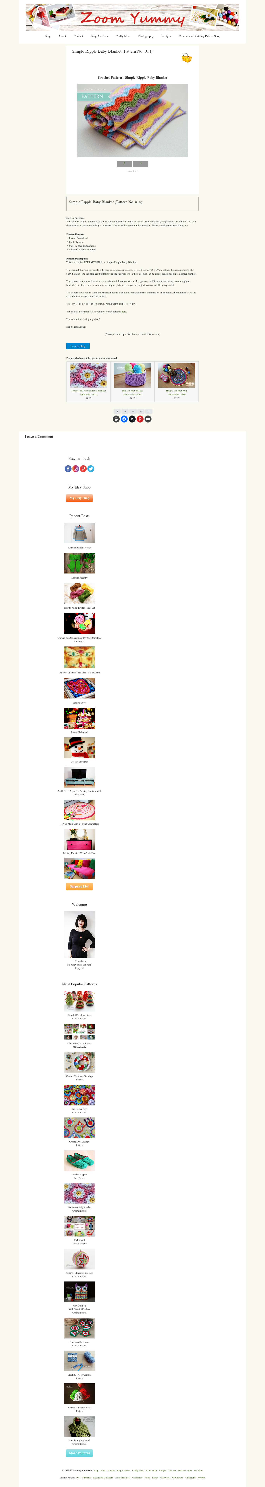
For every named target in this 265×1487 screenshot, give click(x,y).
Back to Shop (78, 346)
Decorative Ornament (103, 1477)
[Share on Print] (116, 421)
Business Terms (185, 1470)
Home (147, 1477)
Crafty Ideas (123, 36)
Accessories (137, 1477)
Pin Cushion (177, 1477)
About (62, 36)
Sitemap (172, 1470)
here (124, 311)
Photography (146, 36)
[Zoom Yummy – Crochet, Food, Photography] (132, 17)
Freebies (201, 1477)
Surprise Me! (79, 886)
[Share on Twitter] (132, 421)
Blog (48, 36)
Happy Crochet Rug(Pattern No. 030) (176, 392)
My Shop (198, 1470)
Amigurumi (190, 1477)
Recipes (166, 36)
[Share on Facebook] (124, 421)
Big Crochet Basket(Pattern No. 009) (132, 392)
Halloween (165, 1477)
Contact (78, 36)
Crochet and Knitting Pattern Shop (199, 36)
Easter (155, 1477)
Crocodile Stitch (122, 1477)
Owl (78, 1477)
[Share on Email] (148, 421)
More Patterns (79, 1453)
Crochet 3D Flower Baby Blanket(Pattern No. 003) (88, 392)
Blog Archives (99, 36)
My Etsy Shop (79, 498)
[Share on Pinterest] (140, 421)
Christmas (86, 1477)
